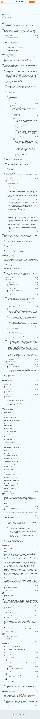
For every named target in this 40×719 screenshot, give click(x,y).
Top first (36, 14)
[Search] (26, 2)
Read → (3, 10)
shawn (9, 180)
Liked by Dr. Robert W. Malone (9, 55)
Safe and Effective (9, 375)
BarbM (5, 592)
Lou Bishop (6, 28)
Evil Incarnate (11, 527)
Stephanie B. (6, 691)
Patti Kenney (8, 654)
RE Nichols (9, 42)
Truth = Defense (7, 233)
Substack (15, 716)
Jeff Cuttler (7, 272)
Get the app (25, 714)
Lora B (12, 332)
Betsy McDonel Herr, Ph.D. (10, 173)
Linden (10, 316)
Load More (4, 707)
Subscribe (32, 1)
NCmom (7, 70)
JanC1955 (7, 240)
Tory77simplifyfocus (9, 508)
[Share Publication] (28, 2)
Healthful (5, 598)
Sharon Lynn (6, 54)
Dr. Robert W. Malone (5, 7)
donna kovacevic (12, 284)
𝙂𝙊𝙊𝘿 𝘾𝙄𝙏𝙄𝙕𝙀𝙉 (7, 63)
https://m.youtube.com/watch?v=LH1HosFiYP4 (12, 639)
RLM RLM (9, 84)
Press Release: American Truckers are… (10, 5)
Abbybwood (8, 607)
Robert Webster (8, 250)
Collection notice (28, 711)
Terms (24, 711)
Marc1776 (6, 22)
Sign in (37, 1)
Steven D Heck (8, 685)
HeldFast (5, 633)
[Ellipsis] (37, 23)
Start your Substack (17, 714)
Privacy (21, 711)
